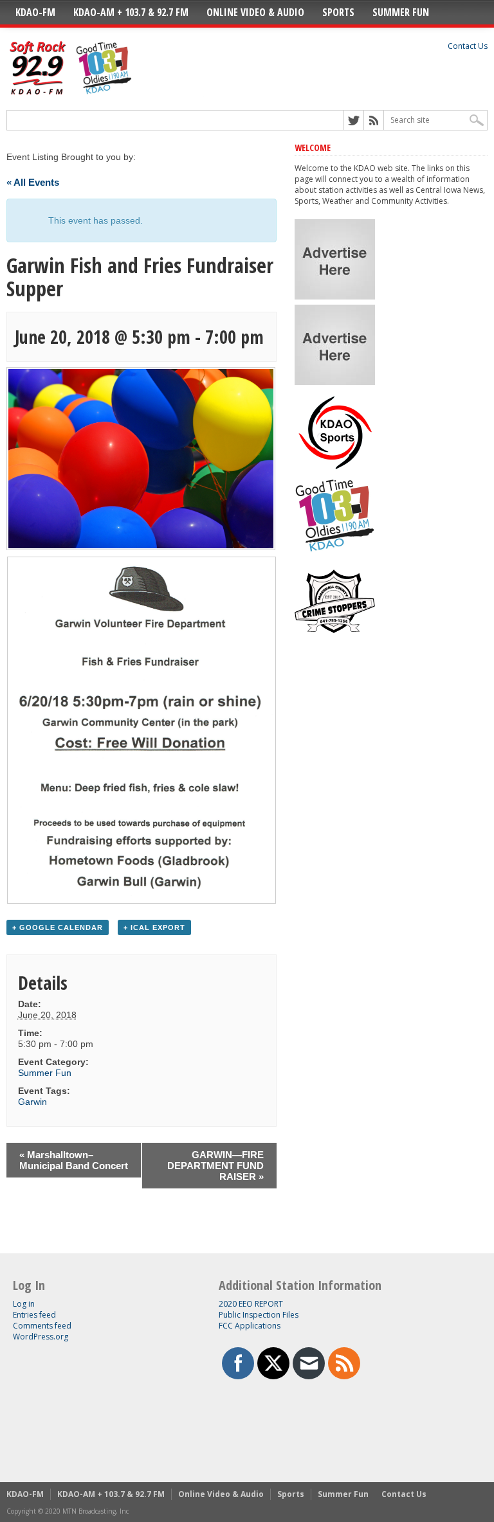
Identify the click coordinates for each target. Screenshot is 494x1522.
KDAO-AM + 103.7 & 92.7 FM (130, 12)
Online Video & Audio (255, 12)
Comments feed (42, 1325)
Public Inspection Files (258, 1314)
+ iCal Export (154, 927)
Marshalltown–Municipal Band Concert (73, 1160)
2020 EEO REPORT (251, 1303)
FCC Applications (249, 1325)
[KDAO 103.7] (335, 553)
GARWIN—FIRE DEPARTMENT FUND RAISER (215, 1165)
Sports (338, 12)
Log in (24, 1303)
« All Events (32, 182)
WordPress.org (40, 1336)
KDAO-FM (35, 12)
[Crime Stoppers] (335, 638)
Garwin (32, 1102)
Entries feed (34, 1314)
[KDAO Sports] (335, 467)
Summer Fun (400, 12)
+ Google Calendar (57, 927)
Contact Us (468, 45)
